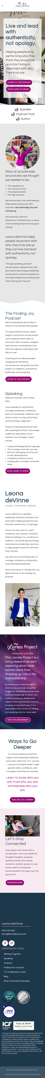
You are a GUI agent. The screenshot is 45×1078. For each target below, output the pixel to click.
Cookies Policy (35, 1074)
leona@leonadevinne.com (14, 934)
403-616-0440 (8, 930)
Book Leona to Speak (18, 89)
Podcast (8, 963)
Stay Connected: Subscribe (17, 981)
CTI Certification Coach (15, 972)
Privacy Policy (23, 1074)
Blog (6, 976)
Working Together (12, 954)
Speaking (8, 958)
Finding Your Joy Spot (14, 967)
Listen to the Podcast (19, 82)
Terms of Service (11, 1074)
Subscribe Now (14, 883)
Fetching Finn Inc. (31, 1070)
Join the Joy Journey (22, 800)
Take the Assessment (18, 720)
